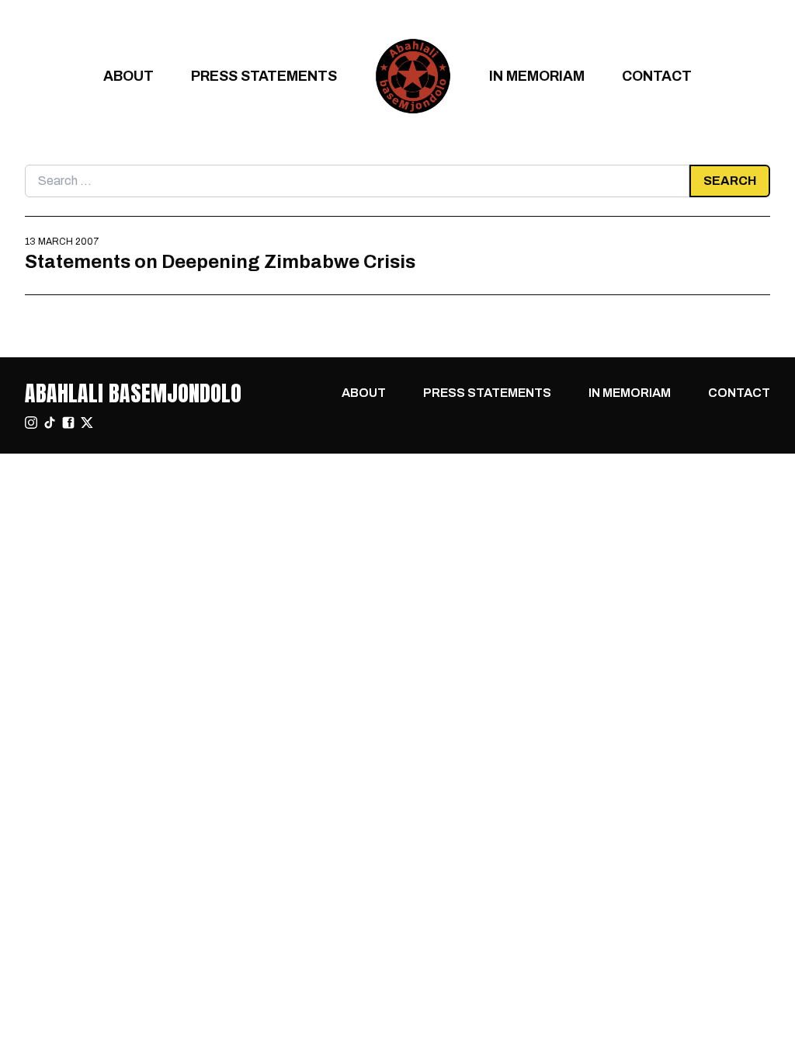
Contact (657, 75)
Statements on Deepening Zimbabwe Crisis (220, 261)
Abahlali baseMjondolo (133, 393)
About (128, 75)
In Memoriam (537, 75)
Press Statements (264, 75)
